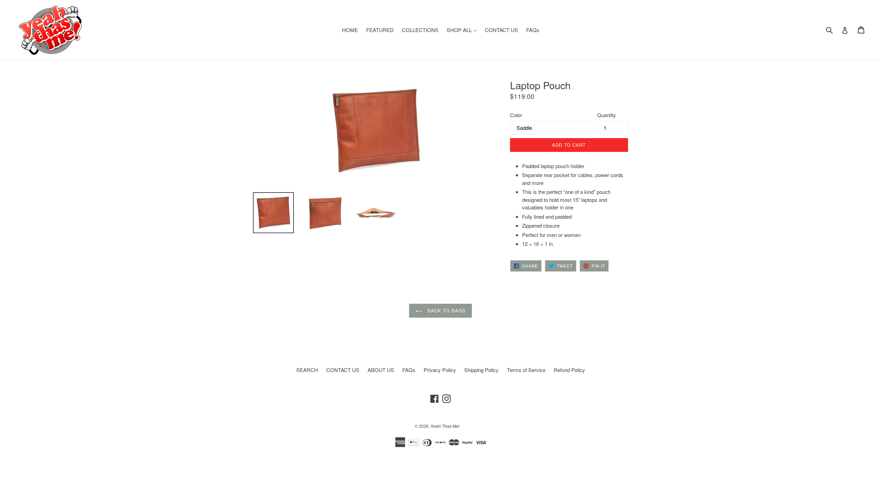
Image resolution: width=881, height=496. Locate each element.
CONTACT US (501, 29)
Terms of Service (526, 369)
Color (516, 114)
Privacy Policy (440, 369)
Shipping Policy (481, 369)
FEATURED (380, 29)
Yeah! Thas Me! (445, 426)
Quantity (606, 114)
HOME (350, 29)
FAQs (532, 29)
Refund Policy (569, 369)
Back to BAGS (446, 310)
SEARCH (307, 369)
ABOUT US (381, 369)
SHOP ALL (463, 29)
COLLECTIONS (420, 29)
